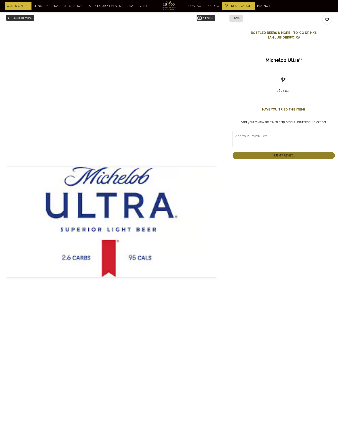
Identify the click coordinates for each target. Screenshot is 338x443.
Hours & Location (68, 5)
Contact (196, 5)
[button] (41, 6)
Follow (213, 5)
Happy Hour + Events (104, 5)
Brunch (263, 5)
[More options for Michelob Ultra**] (327, 19)
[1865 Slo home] (169, 6)
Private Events (137, 5)
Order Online (18, 5)
